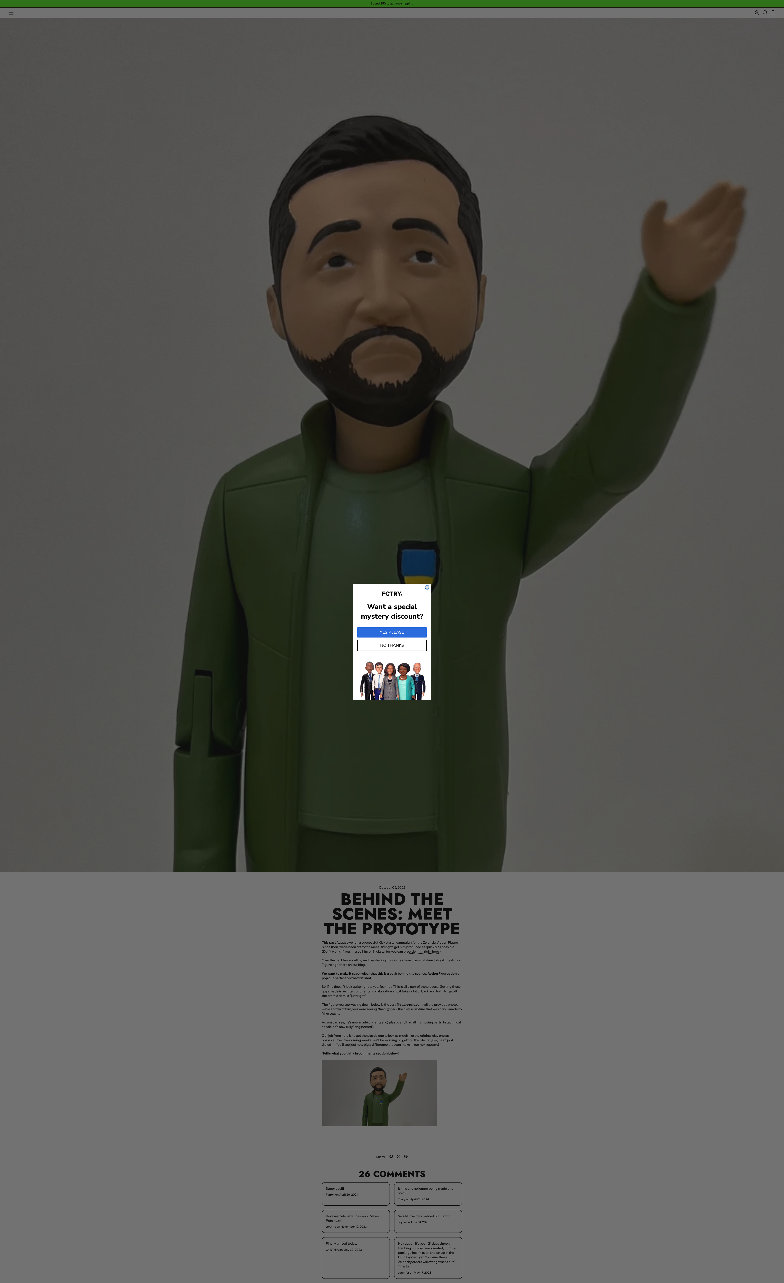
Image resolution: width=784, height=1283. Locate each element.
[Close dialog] (427, 587)
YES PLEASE (392, 632)
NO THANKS (392, 645)
